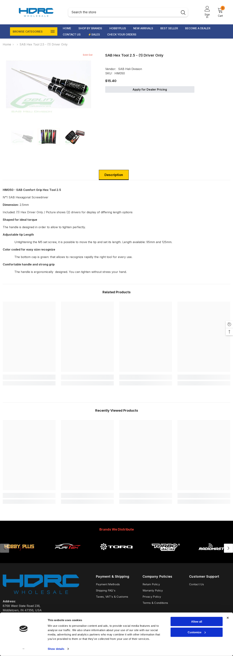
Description (113, 175)
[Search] (128, 12)
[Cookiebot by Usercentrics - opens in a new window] (24, 649)
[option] (48, 84)
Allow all (196, 621)
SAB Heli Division (130, 69)
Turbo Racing (165, 555)
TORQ (116, 555)
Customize (194, 632)
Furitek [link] (67, 555)
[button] (228, 548)
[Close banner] (228, 618)
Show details (56, 648)
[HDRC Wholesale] (116, 546)
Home (7, 44)
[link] (29, 377)
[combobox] (123, 12)
